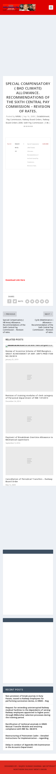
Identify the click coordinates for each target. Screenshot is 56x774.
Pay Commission (14, 119)
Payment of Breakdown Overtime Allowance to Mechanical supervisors (29, 438)
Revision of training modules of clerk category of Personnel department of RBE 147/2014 (29, 396)
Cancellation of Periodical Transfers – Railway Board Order (29, 480)
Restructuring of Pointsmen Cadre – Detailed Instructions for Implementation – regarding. (27, 736)
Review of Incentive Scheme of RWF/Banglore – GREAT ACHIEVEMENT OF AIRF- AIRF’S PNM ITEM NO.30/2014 (29, 353)
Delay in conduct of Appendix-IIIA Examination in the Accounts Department (28, 745)
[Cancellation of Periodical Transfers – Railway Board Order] (29, 461)
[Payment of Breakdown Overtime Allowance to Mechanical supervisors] (29, 419)
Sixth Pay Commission (33, 122)
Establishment (43, 116)
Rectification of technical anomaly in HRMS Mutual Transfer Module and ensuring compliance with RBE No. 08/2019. (26, 726)
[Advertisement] (28, 48)
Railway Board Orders (32, 119)
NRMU (18, 116)
